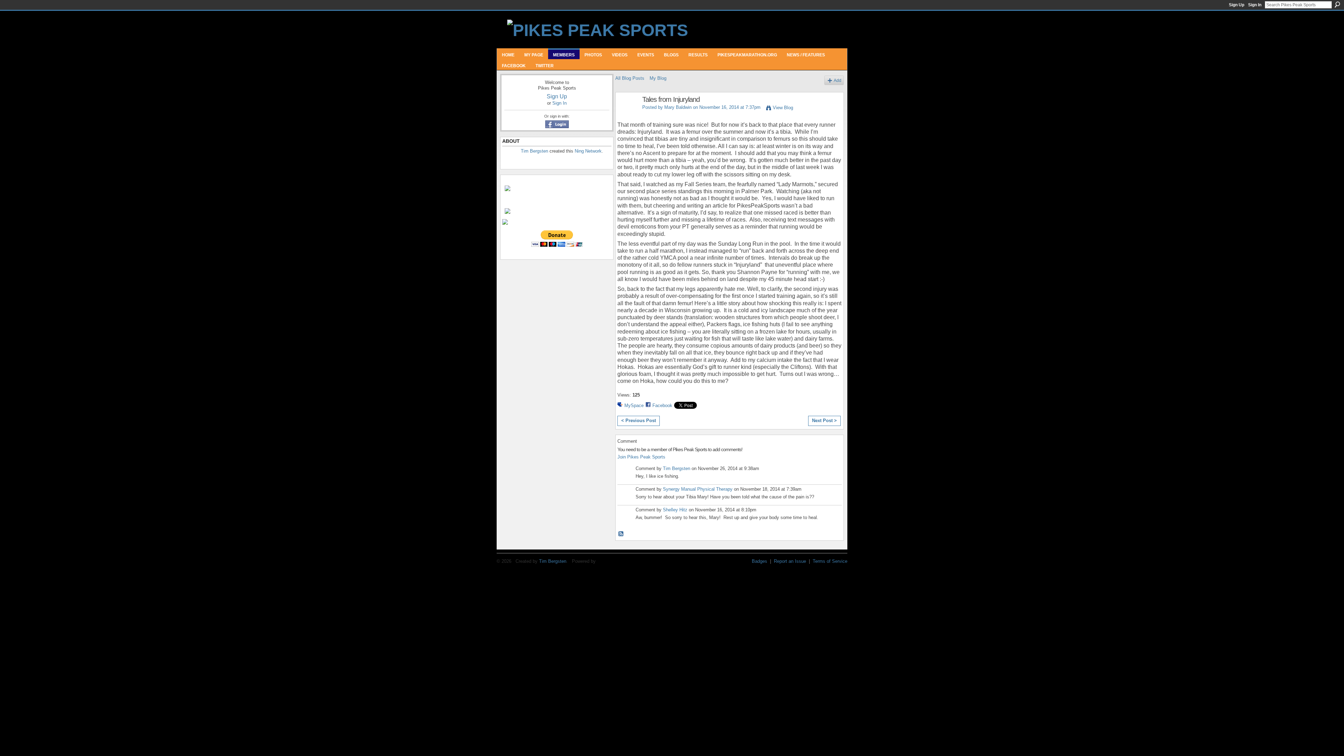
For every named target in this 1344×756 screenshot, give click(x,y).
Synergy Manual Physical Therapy (698, 489)
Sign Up (1236, 4)
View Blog (783, 107)
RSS (621, 534)
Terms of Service (830, 561)
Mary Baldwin (678, 107)
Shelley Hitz (675, 509)
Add (837, 80)
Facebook (662, 405)
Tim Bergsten (534, 151)
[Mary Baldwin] (627, 114)
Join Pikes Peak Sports (641, 457)
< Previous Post (638, 420)
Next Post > (824, 420)
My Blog (658, 78)
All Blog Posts (629, 78)
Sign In (1254, 4)
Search (1337, 4)
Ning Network (588, 151)
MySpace (634, 405)
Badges (759, 561)
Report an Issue (790, 561)
